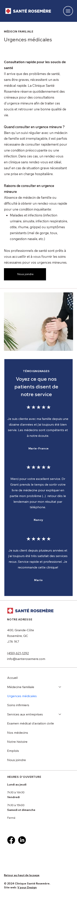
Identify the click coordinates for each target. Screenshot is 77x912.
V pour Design (27, 887)
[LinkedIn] (22, 840)
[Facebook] (11, 840)
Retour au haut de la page (21, 875)
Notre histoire (17, 742)
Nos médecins (17, 733)
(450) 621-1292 (18, 653)
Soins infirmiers (18, 705)
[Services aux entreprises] (60, 714)
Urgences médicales (22, 696)
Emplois (13, 751)
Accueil (12, 678)
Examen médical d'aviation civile (30, 723)
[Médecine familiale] (60, 686)
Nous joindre (16, 760)
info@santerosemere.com (26, 659)
